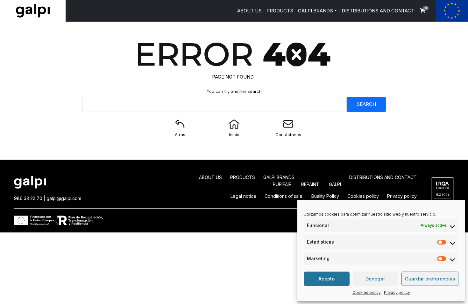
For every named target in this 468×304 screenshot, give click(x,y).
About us (210, 177)
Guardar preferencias (430, 279)
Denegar (375, 279)
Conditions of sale (283, 196)
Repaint (310, 184)
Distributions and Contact (383, 177)
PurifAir (282, 184)
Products (242, 177)
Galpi (335, 184)
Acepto (326, 279)
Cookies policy (366, 292)
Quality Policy (325, 196)
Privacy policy (397, 292)
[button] (422, 11)
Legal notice (243, 196)
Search (366, 104)
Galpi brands (278, 177)
